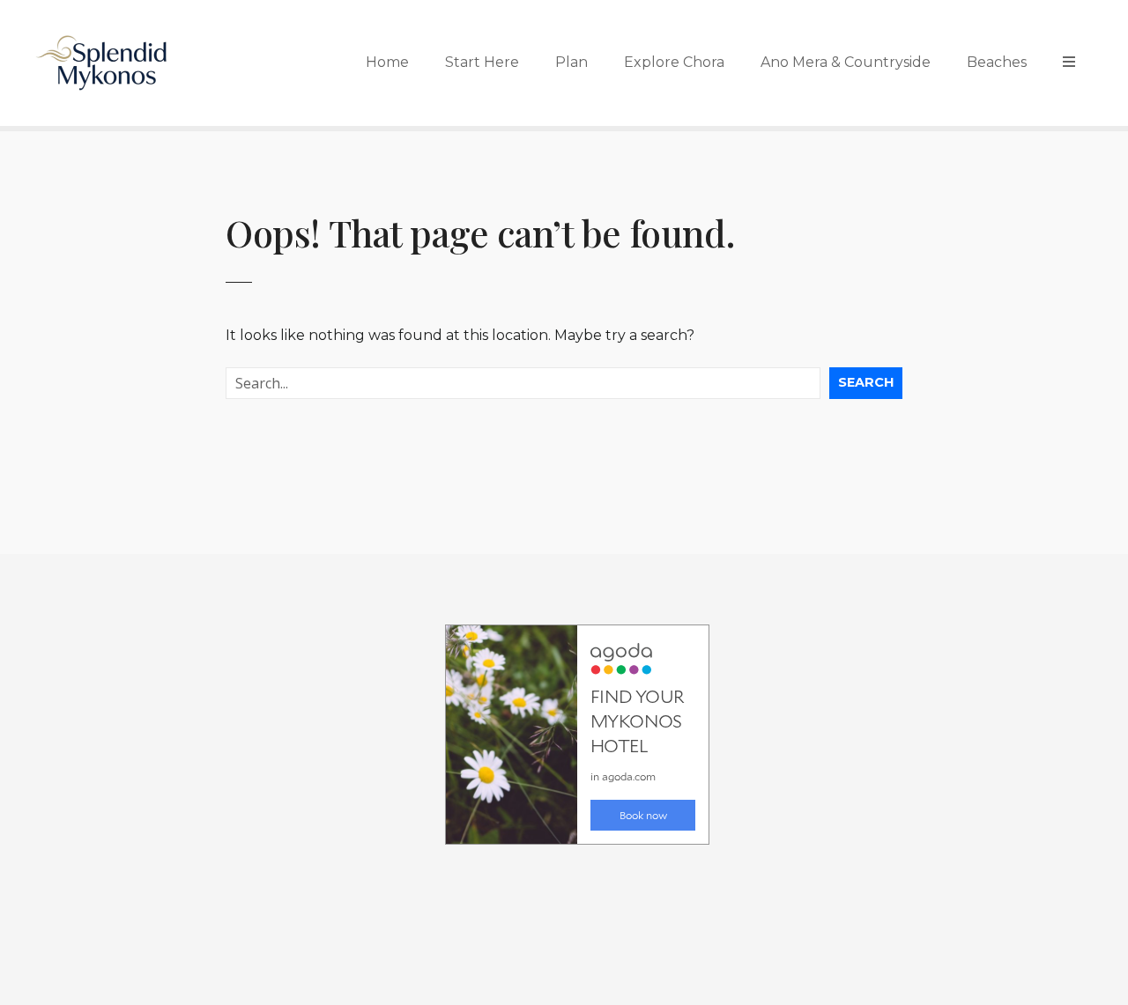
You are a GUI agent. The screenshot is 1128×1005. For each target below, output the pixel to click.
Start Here (482, 62)
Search (866, 382)
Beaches (997, 62)
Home (387, 62)
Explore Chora (674, 62)
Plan (571, 62)
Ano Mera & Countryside (846, 62)
